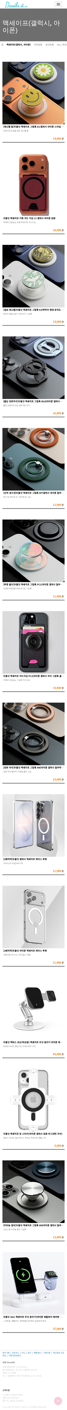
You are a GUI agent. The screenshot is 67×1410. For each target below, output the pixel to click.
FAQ (23, 1352)
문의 (29, 1352)
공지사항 (6, 1352)
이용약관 (46, 1352)
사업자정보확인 (14, 1355)
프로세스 (15, 1352)
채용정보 (37, 1352)
